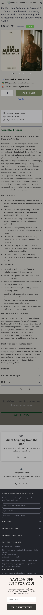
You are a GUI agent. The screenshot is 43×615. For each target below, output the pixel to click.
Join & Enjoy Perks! (22, 607)
